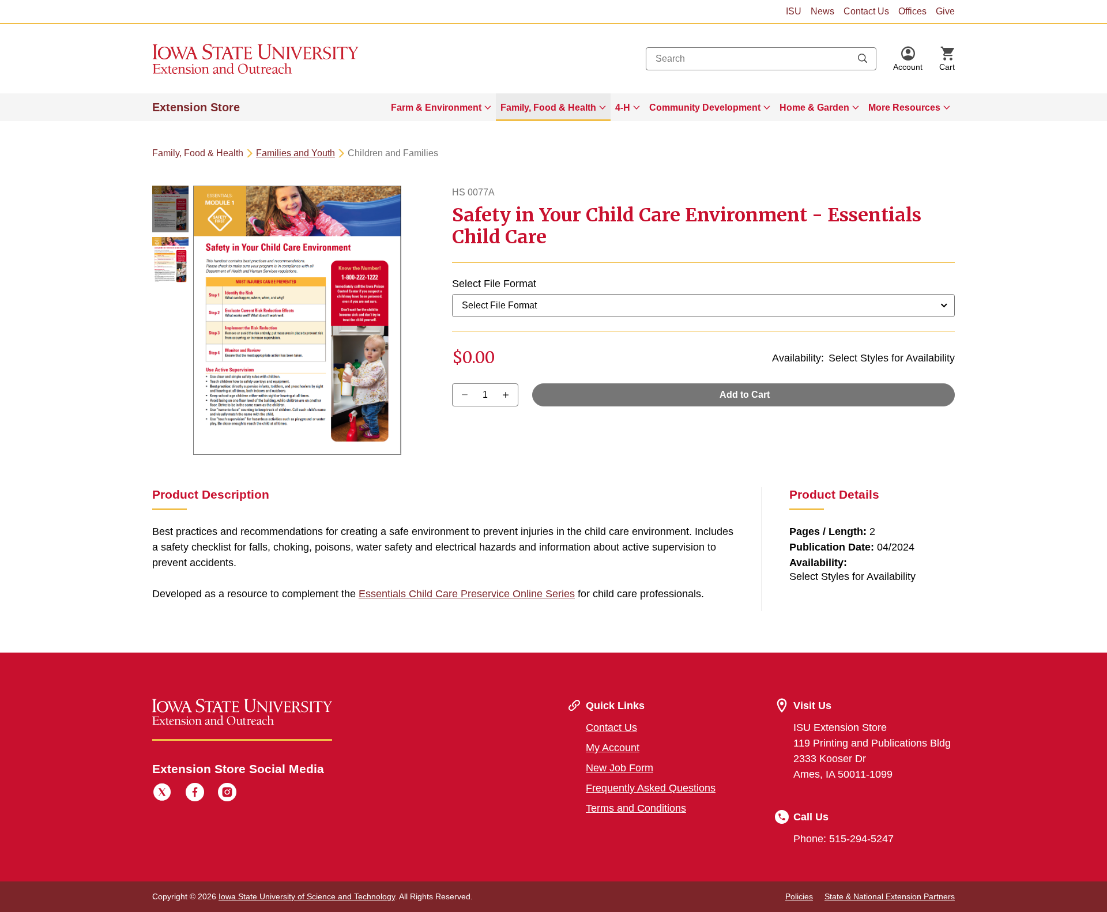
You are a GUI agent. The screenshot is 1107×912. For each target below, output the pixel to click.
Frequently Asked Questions (651, 788)
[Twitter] (162, 793)
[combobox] (761, 58)
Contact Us (866, 11)
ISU (793, 11)
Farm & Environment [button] (436, 107)
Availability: (798, 358)
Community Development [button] (704, 107)
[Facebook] (195, 793)
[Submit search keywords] (862, 58)
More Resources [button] (904, 107)
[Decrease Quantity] (509, 395)
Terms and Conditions (636, 808)
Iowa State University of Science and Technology (307, 896)
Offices (912, 11)
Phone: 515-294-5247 (843, 839)
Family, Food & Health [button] (548, 107)
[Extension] (255, 58)
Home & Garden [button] (814, 107)
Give (945, 11)
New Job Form (619, 768)
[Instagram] (227, 793)
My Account (612, 747)
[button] (907, 59)
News (822, 11)
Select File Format (494, 283)
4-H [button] (622, 107)
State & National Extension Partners (889, 896)
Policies (799, 896)
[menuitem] (441, 107)
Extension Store (196, 107)
